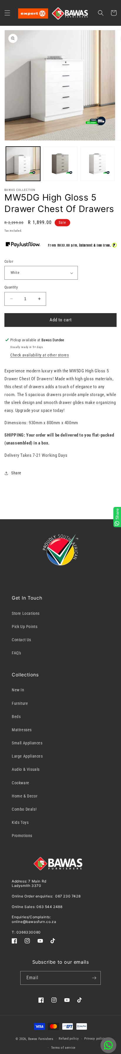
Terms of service (63, 1048)
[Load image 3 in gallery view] (97, 164)
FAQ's (16, 653)
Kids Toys (20, 822)
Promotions (22, 835)
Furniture (20, 703)
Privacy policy (94, 1039)
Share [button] (16, 473)
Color (8, 261)
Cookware (20, 782)
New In (18, 690)
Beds (16, 716)
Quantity (11, 287)
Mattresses (22, 729)
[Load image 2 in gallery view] (60, 164)
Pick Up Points (24, 626)
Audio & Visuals (26, 769)
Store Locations (26, 613)
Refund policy (69, 1039)
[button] (7, 12)
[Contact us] (108, 1045)
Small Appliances (27, 743)
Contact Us (21, 639)
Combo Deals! (24, 809)
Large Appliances (27, 756)
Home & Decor (24, 796)
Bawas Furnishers (40, 1039)
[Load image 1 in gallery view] (23, 164)
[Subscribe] (94, 978)
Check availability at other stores (39, 355)
